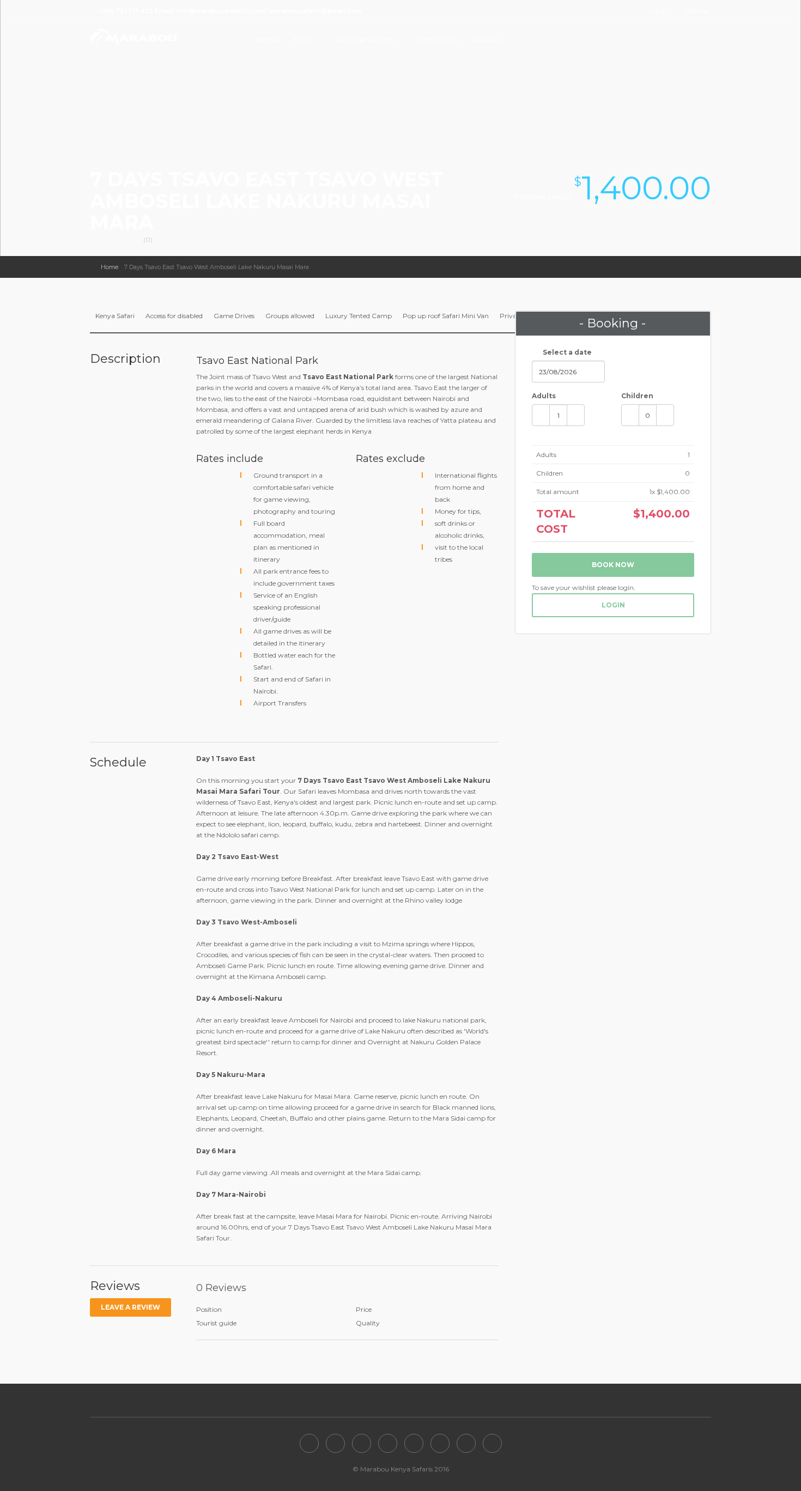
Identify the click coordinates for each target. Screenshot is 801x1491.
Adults (544, 396)
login (613, 605)
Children (637, 396)
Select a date (566, 352)
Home (267, 39)
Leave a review (130, 1307)
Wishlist (696, 11)
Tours (302, 39)
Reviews (486, 39)
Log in (658, 11)
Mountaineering (364, 39)
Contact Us (437, 39)
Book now (613, 565)
